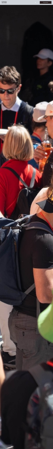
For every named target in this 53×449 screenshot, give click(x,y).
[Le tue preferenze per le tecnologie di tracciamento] (1, 337)
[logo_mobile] (4, 1)
